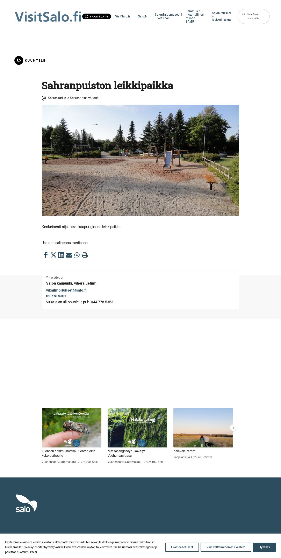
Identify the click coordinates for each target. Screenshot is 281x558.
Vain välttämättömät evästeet (226, 547)
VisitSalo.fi (122, 16)
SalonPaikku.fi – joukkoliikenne (221, 16)
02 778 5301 (56, 296)
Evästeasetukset (182, 547)
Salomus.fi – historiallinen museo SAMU (195, 16)
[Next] (232, 428)
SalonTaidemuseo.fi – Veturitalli (168, 16)
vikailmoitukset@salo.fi (66, 290)
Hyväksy (264, 547)
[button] (254, 16)
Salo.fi (142, 16)
